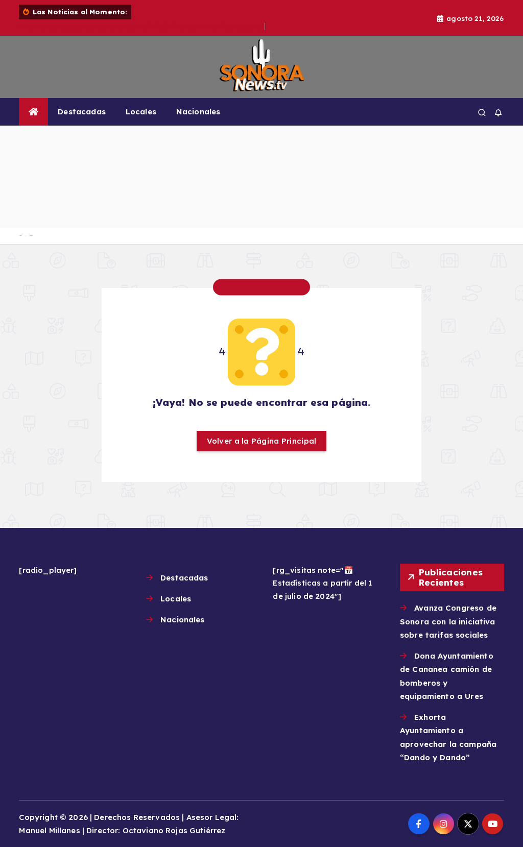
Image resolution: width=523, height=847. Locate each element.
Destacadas (82, 111)
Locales (141, 111)
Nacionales (198, 111)
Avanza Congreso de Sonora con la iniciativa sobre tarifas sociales (142, 26)
